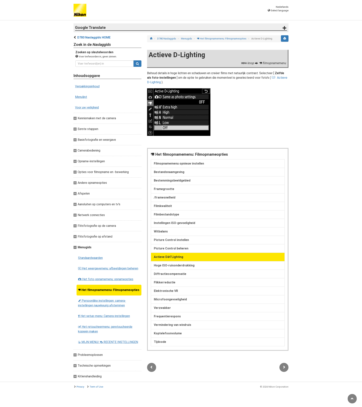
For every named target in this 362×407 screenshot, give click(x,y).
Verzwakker (162, 308)
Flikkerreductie (164, 282)
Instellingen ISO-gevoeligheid (174, 223)
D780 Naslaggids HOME (93, 37)
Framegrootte (164, 189)
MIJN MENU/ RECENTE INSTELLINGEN (108, 342)
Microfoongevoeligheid (170, 299)
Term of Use (96, 386)
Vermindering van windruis (172, 325)
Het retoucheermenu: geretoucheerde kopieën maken (105, 329)
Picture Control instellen (171, 240)
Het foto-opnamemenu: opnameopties (105, 279)
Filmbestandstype (166, 214)
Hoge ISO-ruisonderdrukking (174, 265)
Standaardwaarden (90, 258)
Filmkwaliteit (163, 206)
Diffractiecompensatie (170, 274)
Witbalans (161, 231)
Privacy (80, 386)
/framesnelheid (164, 197)
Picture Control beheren (171, 248)
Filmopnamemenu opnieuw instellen (179, 163)
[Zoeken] (137, 63)
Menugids (187, 38)
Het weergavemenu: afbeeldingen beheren (108, 268)
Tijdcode (160, 342)
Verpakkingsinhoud (87, 86)
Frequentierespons (167, 316)
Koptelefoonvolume (168, 333)
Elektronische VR (166, 291)
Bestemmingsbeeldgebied (172, 180)
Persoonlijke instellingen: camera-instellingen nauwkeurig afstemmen (102, 303)
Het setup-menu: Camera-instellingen (104, 316)
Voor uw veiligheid (87, 107)
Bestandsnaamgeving (169, 172)
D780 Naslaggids (167, 38)
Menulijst (81, 97)
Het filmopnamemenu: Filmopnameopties (108, 290)
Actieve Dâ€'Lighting (168, 257)
